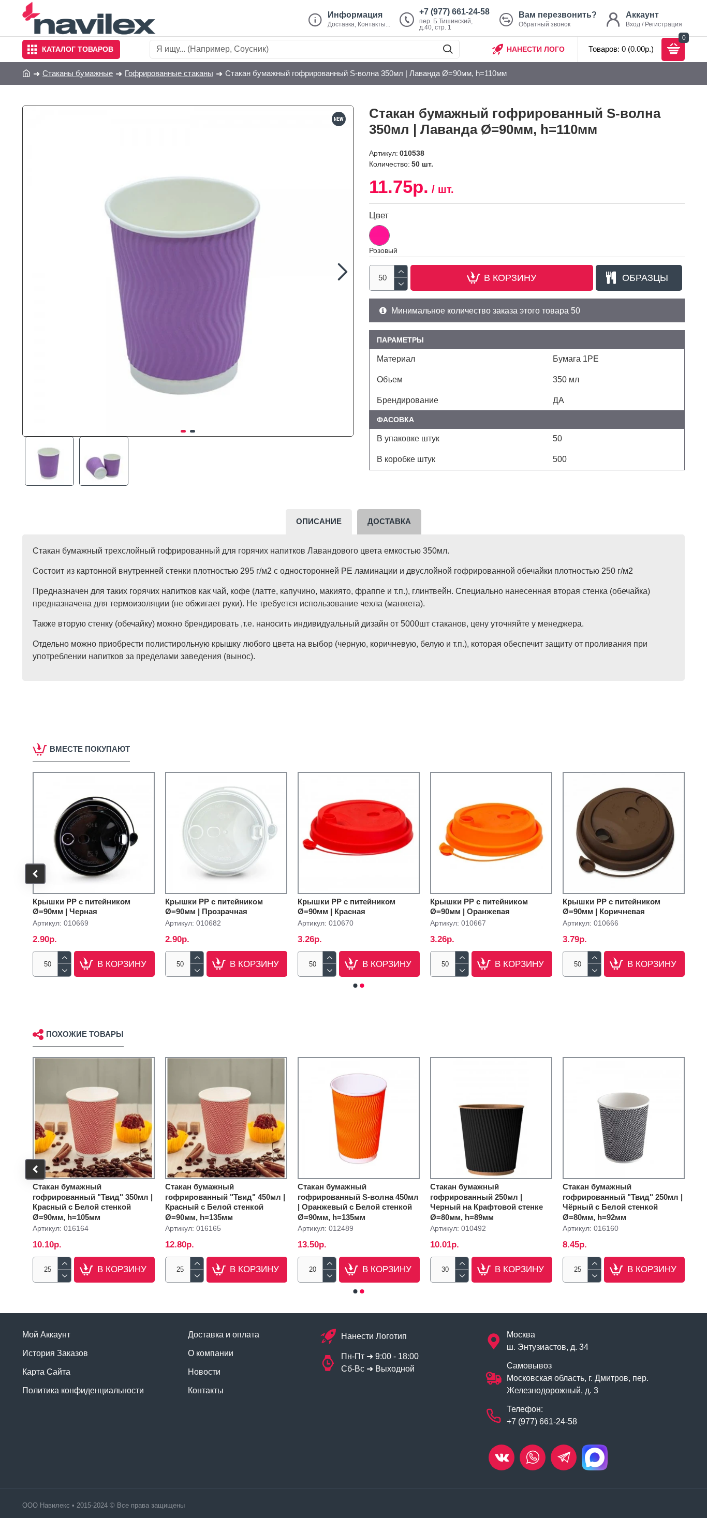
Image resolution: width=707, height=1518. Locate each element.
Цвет (379, 215)
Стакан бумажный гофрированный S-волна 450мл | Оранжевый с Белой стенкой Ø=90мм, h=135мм (358, 1202)
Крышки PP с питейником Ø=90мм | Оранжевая (479, 906)
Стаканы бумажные (77, 73)
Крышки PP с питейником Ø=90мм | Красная (346, 906)
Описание (319, 521)
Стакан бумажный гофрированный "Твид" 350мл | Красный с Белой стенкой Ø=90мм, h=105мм (93, 1202)
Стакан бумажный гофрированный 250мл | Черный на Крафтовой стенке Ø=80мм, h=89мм (486, 1202)
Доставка (389, 521)
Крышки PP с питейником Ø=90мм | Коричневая (611, 906)
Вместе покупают (90, 749)
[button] (33, 271)
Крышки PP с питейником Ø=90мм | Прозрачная (214, 906)
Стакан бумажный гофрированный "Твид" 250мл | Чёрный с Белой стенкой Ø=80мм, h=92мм (623, 1202)
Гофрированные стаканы (169, 73)
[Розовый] (379, 235)
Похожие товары (85, 1034)
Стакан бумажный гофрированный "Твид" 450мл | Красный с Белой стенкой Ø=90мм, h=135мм (225, 1202)
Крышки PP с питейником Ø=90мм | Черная (81, 906)
